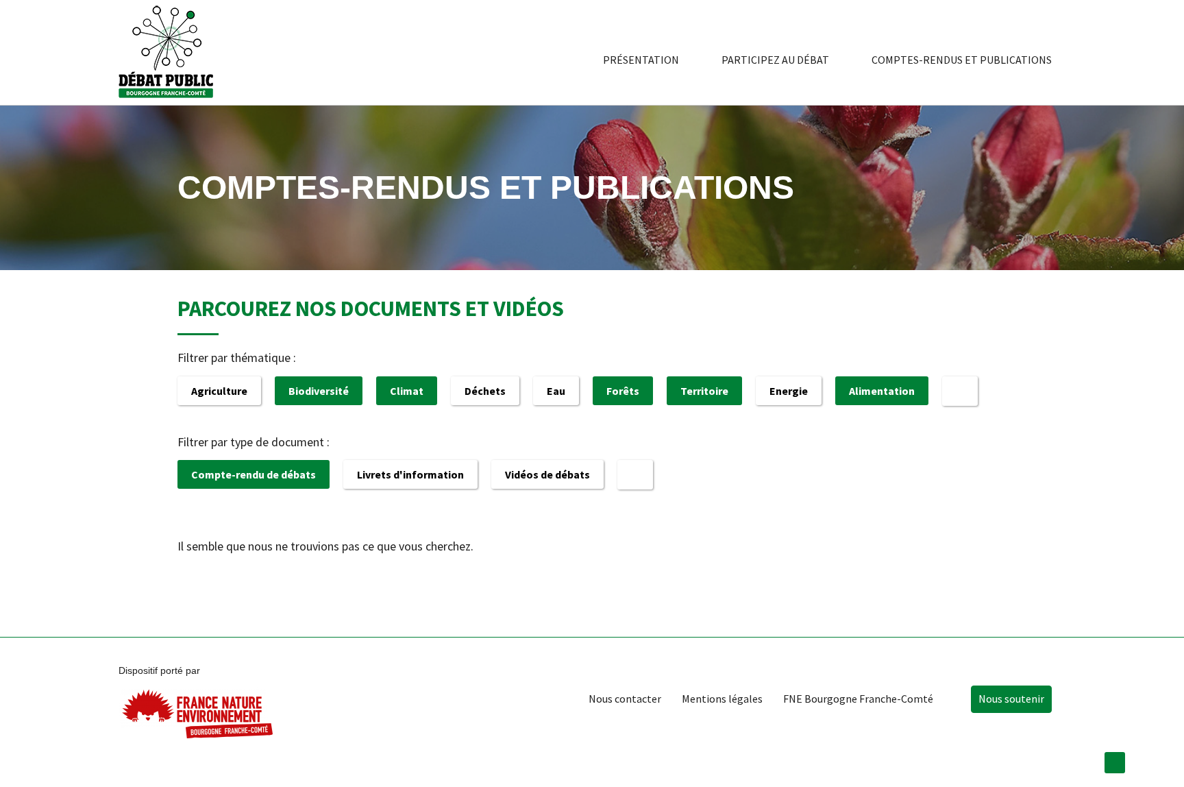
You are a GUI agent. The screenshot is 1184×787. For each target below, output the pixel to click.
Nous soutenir (1011, 698)
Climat (406, 391)
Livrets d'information (410, 474)
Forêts (622, 391)
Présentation (641, 59)
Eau (556, 391)
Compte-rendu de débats (253, 474)
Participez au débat (775, 59)
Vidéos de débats (547, 474)
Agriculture (219, 391)
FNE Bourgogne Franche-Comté (858, 698)
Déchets (485, 391)
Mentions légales (722, 698)
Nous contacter (625, 698)
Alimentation (882, 391)
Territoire (704, 391)
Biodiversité (318, 391)
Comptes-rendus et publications (962, 59)
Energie (788, 391)
